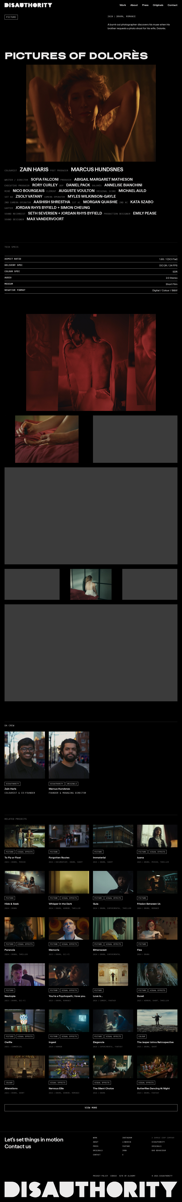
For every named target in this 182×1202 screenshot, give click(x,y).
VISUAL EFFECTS (25, 852)
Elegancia (98, 1011)
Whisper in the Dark (60, 872)
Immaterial (99, 826)
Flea (139, 919)
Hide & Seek (11, 872)
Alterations (11, 1057)
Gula (95, 872)
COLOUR (141, 1036)
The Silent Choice (103, 1057)
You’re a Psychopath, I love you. (66, 965)
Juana (140, 826)
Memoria (54, 919)
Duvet (140, 965)
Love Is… (98, 965)
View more (91, 1107)
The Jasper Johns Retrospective (154, 1011)
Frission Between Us (148, 872)
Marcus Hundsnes (59, 733)
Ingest (52, 1011)
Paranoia (9, 919)
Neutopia (10, 965)
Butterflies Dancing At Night (152, 1057)
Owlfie (8, 1011)
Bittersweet (99, 919)
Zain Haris (10, 733)
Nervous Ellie (56, 1057)
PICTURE (11, 16)
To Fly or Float (12, 826)
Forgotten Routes (58, 826)
